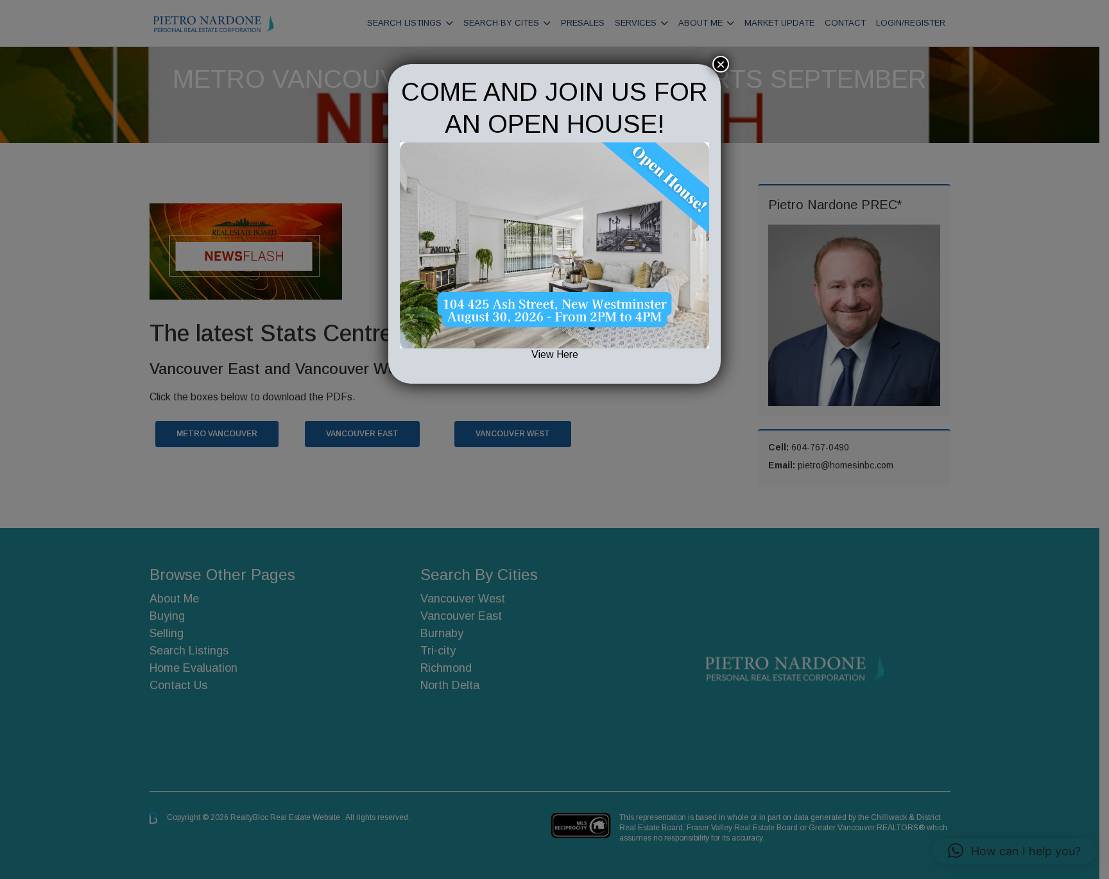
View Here (554, 354)
